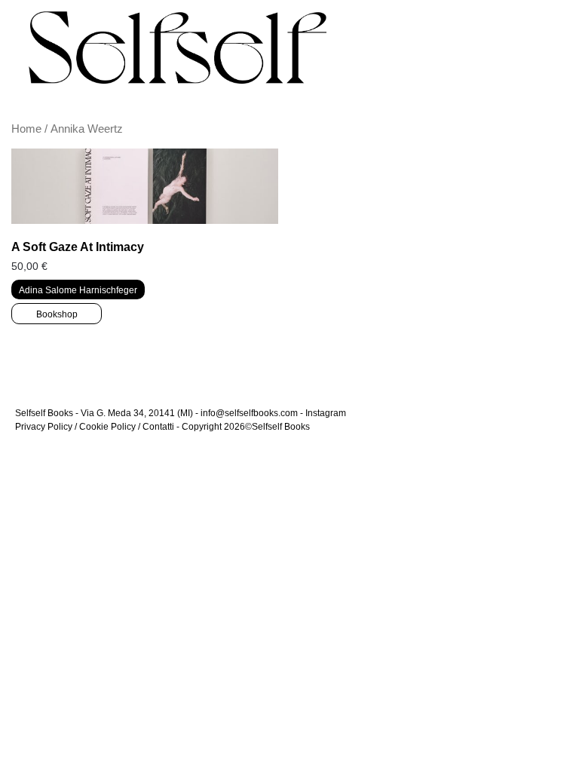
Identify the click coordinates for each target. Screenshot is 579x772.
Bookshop (57, 314)
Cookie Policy (107, 426)
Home (26, 129)
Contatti (158, 426)
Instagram (325, 413)
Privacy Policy (43, 426)
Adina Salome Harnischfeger (78, 290)
